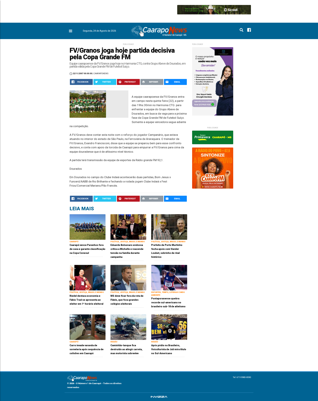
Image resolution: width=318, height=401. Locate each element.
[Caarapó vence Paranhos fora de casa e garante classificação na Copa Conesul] (88, 226)
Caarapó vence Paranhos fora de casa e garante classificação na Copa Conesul (87, 249)
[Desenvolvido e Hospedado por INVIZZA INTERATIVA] (159, 396)
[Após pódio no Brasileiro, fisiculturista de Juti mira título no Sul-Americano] (169, 326)
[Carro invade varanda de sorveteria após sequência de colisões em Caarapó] (88, 326)
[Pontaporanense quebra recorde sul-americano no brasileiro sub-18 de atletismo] (169, 277)
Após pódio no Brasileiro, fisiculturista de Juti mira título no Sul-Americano (168, 349)
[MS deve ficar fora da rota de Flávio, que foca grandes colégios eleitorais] (128, 277)
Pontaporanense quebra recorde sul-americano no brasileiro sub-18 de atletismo (168, 302)
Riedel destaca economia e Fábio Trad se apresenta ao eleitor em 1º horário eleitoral (86, 300)
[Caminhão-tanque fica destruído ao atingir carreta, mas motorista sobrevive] (128, 326)
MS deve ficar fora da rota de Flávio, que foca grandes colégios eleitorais (126, 300)
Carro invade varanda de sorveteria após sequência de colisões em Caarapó (87, 349)
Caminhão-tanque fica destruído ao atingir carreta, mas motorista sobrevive (126, 349)
